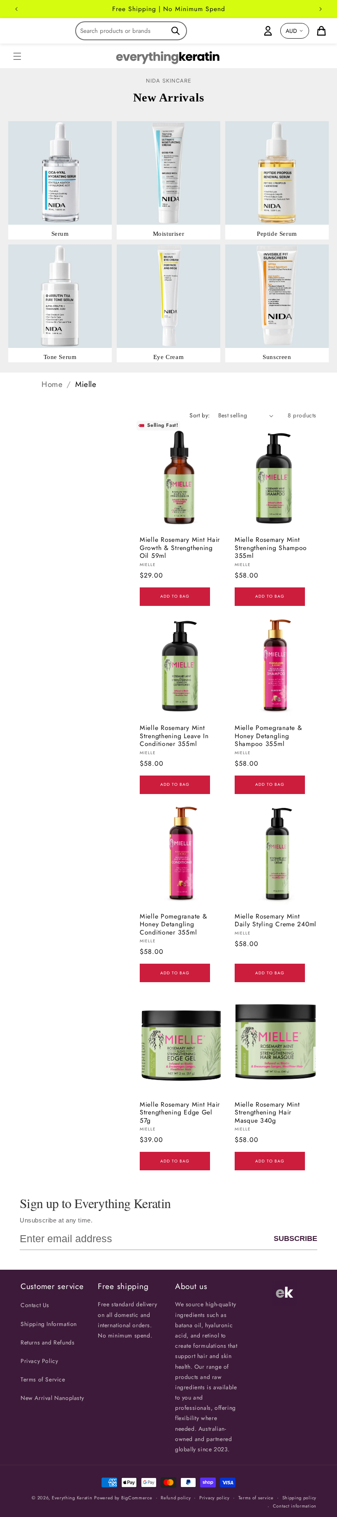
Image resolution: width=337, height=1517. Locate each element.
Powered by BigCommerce (123, 1497)
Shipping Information (49, 1324)
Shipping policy (299, 1497)
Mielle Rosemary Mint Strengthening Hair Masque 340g (267, 1112)
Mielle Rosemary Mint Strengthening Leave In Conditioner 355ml (174, 736)
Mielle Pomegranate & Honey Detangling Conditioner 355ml (173, 924)
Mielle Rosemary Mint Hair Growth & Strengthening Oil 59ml (180, 547)
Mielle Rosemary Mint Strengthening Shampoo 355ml (271, 547)
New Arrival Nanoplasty (52, 1398)
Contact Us (35, 1305)
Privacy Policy (39, 1361)
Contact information (294, 1506)
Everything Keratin (72, 1497)
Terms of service (256, 1497)
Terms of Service (43, 1379)
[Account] (268, 31)
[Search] (175, 31)
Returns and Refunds (47, 1342)
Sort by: (199, 415)
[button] (17, 56)
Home (52, 384)
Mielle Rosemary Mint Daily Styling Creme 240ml (275, 920)
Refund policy (176, 1497)
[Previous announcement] (16, 9)
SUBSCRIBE (295, 1238)
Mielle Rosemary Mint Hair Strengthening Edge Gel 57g (180, 1112)
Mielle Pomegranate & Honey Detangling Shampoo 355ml (268, 736)
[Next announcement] (321, 9)
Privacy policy (214, 1497)
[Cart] (321, 31)
